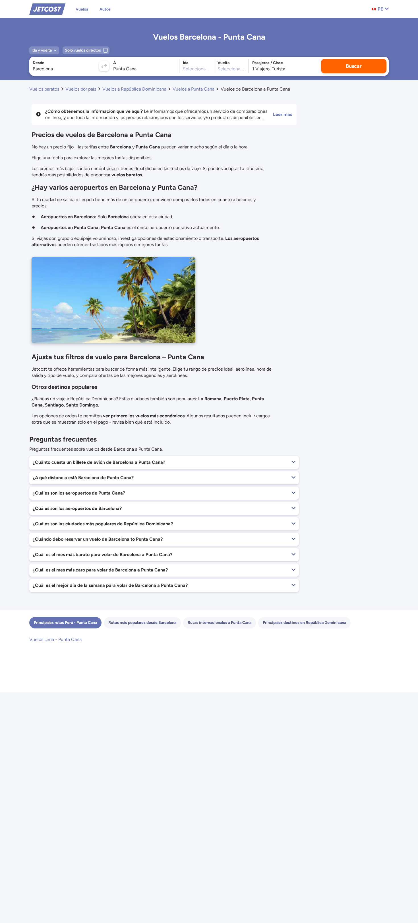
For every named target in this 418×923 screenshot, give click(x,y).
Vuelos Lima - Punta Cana (55, 639)
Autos (105, 9)
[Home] (47, 8)
